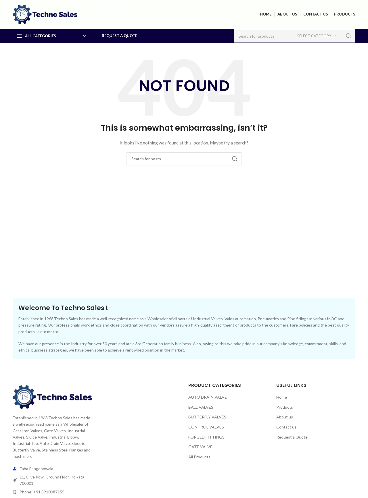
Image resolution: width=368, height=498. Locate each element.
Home (281, 397)
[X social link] (97, 14)
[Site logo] (45, 13)
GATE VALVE (200, 446)
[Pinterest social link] (122, 14)
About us (284, 416)
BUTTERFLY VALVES (207, 416)
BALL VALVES (200, 407)
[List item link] (52, 492)
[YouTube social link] (113, 14)
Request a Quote (292, 437)
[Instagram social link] (105, 14)
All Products (199, 456)
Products (284, 407)
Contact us (286, 426)
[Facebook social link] (89, 14)
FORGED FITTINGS (206, 437)
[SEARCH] (348, 36)
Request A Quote (119, 35)
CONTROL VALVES (206, 426)
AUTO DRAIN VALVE (207, 397)
